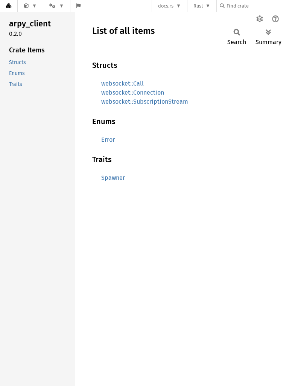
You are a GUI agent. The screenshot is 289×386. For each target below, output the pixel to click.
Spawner (113, 177)
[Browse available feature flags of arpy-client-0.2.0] (78, 6)
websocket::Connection (132, 92)
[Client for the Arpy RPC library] (30, 6)
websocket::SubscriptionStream (144, 101)
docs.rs (165, 6)
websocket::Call (122, 83)
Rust (198, 6)
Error (108, 139)
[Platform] (56, 6)
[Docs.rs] (8, 6)
